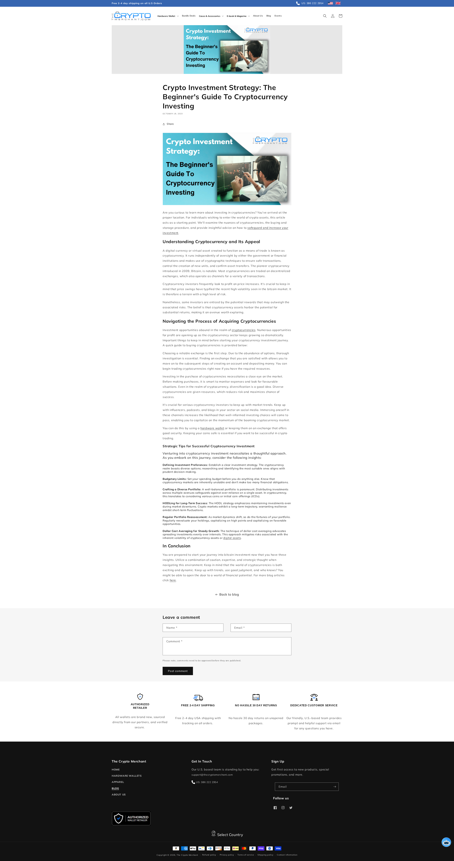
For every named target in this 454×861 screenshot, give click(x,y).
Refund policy (209, 855)
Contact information (287, 855)
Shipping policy (265, 855)
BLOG (115, 788)
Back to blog (229, 594)
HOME (116, 769)
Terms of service (245, 855)
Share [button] (170, 123)
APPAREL (118, 782)
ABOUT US (119, 794)
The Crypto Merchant (187, 855)
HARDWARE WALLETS (127, 775)
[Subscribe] (335, 787)
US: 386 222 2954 (207, 782)
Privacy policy (227, 855)
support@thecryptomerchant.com (212, 774)
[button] (168, 16)
